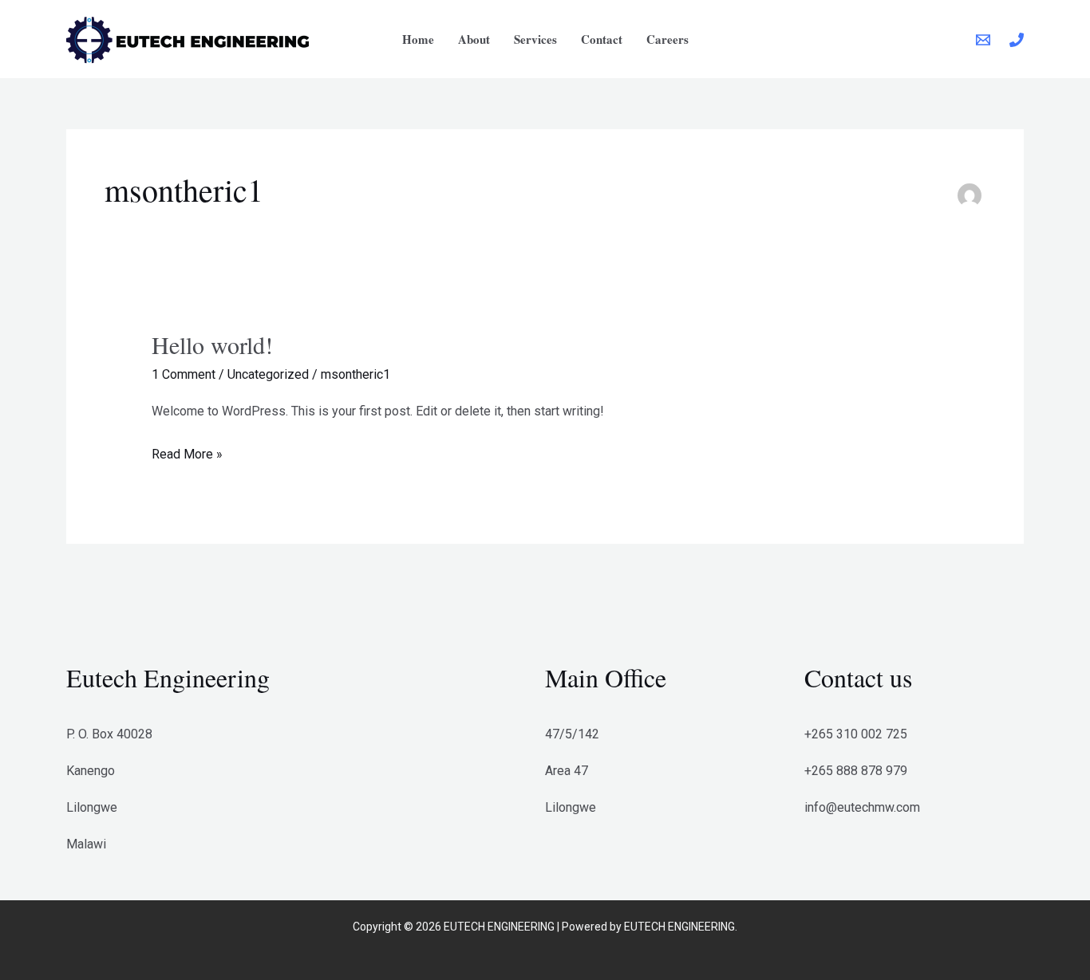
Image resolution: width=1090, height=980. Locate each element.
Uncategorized (268, 374)
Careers (667, 39)
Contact (601, 39)
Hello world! (212, 344)
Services (535, 39)
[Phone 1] (1016, 40)
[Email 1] (983, 40)
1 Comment (183, 374)
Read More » (187, 452)
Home (418, 39)
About (474, 39)
